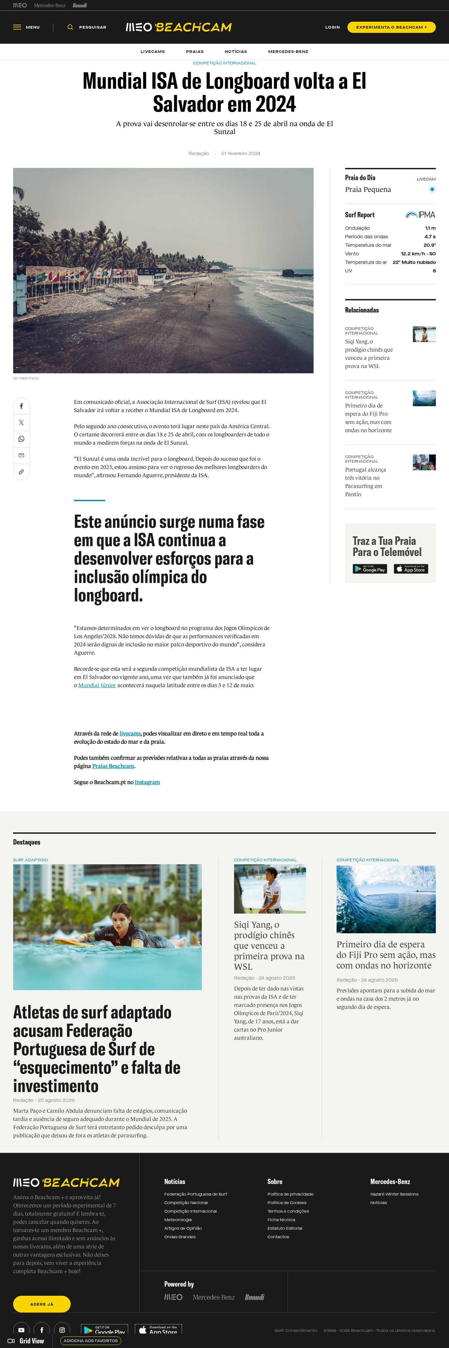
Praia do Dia (360, 177)
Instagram (147, 782)
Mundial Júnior (97, 685)
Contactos (278, 1237)
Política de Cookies (287, 1202)
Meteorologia (178, 1219)
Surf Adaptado (30, 860)
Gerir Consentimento (295, 1330)
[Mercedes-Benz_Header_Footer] (50, 5)
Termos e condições (288, 1211)
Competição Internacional (361, 331)
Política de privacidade (291, 1194)
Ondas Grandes (180, 1237)
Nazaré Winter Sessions (394, 1194)
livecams (130, 734)
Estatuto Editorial (285, 1228)
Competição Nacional (186, 1202)
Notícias (378, 1202)
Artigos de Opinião (183, 1228)
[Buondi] (80, 5)
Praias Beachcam (113, 766)
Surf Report (360, 215)
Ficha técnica (281, 1219)
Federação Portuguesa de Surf (195, 1194)
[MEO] (20, 5)
